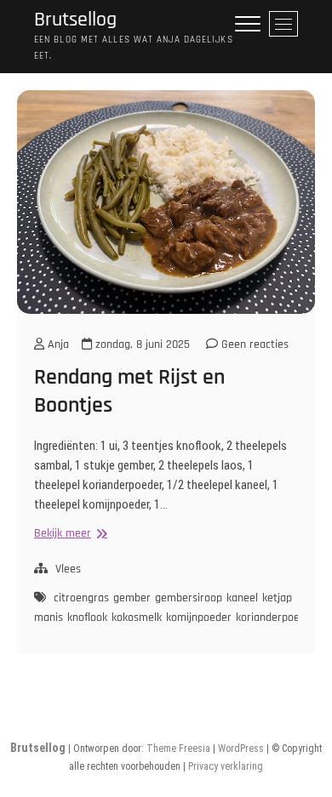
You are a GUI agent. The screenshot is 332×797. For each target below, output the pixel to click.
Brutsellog (75, 20)
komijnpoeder (199, 617)
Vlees (68, 569)
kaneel (242, 598)
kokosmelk (137, 617)
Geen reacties (253, 344)
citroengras (81, 598)
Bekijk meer (68, 534)
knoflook (87, 617)
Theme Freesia (178, 748)
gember (132, 598)
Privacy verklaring (225, 766)
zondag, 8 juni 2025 (141, 344)
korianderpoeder (276, 617)
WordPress (241, 748)
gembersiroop (188, 598)
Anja (56, 344)
